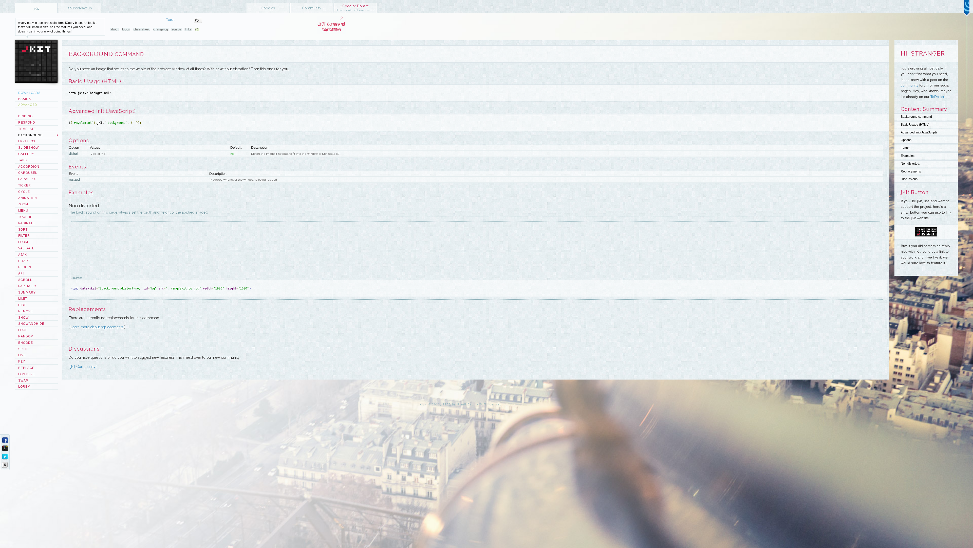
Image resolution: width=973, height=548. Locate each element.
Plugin (24, 267)
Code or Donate (355, 7)
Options (906, 140)
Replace (26, 368)
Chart (24, 261)
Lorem (24, 386)
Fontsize (26, 374)
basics (24, 99)
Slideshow (28, 147)
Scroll (25, 280)
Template (27, 129)
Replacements (911, 171)
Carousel (27, 173)
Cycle (24, 192)
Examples (907, 156)
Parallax (27, 179)
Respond (26, 122)
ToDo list (937, 97)
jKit (36, 8)
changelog (160, 29)
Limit (22, 298)
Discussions (909, 179)
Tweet (170, 20)
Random (25, 336)
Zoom (23, 204)
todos (126, 29)
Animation (27, 198)
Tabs (22, 160)
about (114, 29)
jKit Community (83, 367)
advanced (27, 105)
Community (311, 8)
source (176, 29)
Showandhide (31, 324)
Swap (23, 380)
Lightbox (26, 141)
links (188, 29)
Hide (22, 305)
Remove (25, 311)
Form (23, 242)
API (21, 273)
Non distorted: (910, 163)
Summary (27, 292)
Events (905, 148)
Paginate (26, 223)
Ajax (22, 254)
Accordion (28, 166)
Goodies (268, 8)
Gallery (26, 154)
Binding (25, 116)
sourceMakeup (80, 8)
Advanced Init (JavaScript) (919, 132)
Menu (23, 210)
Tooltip (25, 217)
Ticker (24, 185)
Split (23, 349)
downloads (29, 93)
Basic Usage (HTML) (915, 124)
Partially (27, 286)
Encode (25, 343)
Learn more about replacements (96, 327)
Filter (24, 235)
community (909, 85)
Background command (916, 116)
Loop (23, 330)
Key (21, 361)
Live (22, 355)
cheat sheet (141, 29)
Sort (23, 229)
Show (23, 317)
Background (30, 135)
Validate (26, 248)
